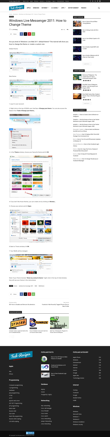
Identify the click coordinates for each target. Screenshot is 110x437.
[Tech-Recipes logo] (16, 8)
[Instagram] (93, 1)
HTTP (10, 398)
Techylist (75, 119)
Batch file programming (15, 416)
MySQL (43, 389)
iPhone (11, 374)
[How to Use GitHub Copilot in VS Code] (77, 41)
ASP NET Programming (15, 403)
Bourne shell (12, 411)
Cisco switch (44, 416)
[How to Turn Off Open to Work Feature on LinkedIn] (44, 359)
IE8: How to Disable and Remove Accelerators (22, 304)
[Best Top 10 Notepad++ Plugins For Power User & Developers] (59, 322)
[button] (99, 8)
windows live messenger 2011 (26, 286)
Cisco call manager (46, 408)
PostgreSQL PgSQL (46, 394)
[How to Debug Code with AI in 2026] (77, 32)
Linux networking (46, 424)
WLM (36, 286)
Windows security (78, 424)
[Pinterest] (29, 34)
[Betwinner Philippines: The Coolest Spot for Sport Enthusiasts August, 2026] (77, 77)
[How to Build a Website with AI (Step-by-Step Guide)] (77, 58)
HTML (11, 395)
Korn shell (12, 413)
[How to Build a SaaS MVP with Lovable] (77, 49)
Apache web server (14, 400)
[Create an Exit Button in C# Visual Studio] (45, 367)
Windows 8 (76, 419)
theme (15, 286)
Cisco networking (46, 418)
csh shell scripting (14, 421)
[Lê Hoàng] (10, 29)
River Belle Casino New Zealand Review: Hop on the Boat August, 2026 (91, 95)
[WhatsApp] (33, 34)
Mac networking (45, 405)
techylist (75, 114)
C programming (13, 387)
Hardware (12, 390)
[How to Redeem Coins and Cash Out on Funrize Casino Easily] (39, 322)
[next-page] (13, 336)
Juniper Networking (46, 421)
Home (10, 14)
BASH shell (12, 408)
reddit (74, 400)
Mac (10, 371)
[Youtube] (100, 1)
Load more (86, 64)
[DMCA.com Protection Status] (30, 435)
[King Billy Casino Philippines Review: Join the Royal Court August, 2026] (77, 87)
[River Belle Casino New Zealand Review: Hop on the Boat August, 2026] (77, 96)
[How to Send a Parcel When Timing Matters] (77, 24)
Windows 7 (76, 416)
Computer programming (56, 328)
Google (75, 395)
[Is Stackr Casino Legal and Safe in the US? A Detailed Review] (18, 322)
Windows (15, 14)
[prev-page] (10, 336)
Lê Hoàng (15, 29)
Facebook (76, 392)
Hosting (75, 390)
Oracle (43, 392)
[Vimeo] (97, 1)
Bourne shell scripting (15, 419)
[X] (95, 1)
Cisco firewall (44, 411)
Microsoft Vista (77, 414)
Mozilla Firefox (77, 398)
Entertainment (13, 328)
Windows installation (78, 422)
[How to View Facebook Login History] (45, 375)
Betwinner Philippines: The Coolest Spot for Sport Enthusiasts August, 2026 (89, 76)
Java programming (14, 393)
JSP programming (14, 406)
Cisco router (44, 413)
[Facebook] (90, 1)
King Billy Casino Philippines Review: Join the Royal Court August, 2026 (90, 86)
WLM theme (41, 286)
